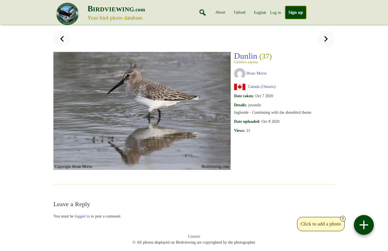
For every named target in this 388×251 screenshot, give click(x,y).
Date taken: (244, 96)
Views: (239, 130)
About (220, 12)
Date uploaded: (247, 121)
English (260, 12)
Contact (194, 236)
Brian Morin (256, 73)
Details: (240, 105)
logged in (82, 216)
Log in (275, 12)
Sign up (295, 12)
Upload (239, 12)
